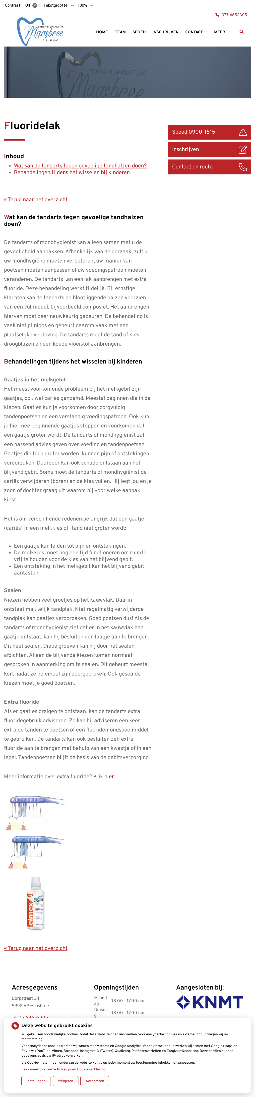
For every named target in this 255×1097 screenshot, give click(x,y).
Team (120, 32)
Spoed (139, 32)
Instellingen (36, 1081)
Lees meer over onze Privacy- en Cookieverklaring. (63, 1069)
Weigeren (65, 1081)
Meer (219, 32)
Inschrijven (165, 32)
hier (109, 777)
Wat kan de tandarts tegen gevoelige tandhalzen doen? (80, 166)
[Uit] (36, 5)
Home (102, 32)
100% (82, 5)
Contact (194, 32)
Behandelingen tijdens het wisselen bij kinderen (72, 172)
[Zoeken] (241, 31)
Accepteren (95, 1081)
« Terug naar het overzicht (35, 200)
